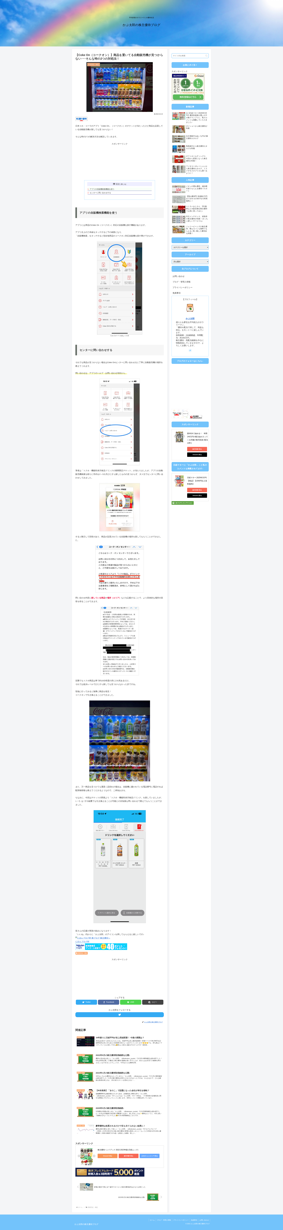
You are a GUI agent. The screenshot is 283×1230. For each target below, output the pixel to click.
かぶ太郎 (190, 318)
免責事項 (177, 293)
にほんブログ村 (82, 941)
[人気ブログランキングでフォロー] (183, 504)
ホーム (152, 1220)
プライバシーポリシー (182, 287)
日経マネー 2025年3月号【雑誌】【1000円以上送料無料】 (197, 481)
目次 (118, 184)
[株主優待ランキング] (196, 418)
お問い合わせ (179, 276)
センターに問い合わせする (100, 193)
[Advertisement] (119, 161)
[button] (152, 1002)
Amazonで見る (107, 1156)
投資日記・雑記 (82, 953)
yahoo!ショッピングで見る (150, 1156)
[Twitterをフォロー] (119, 1014)
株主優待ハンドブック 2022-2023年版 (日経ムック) (118, 1150)
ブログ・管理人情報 (181, 282)
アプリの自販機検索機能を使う (102, 189)
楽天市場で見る (128, 1156)
